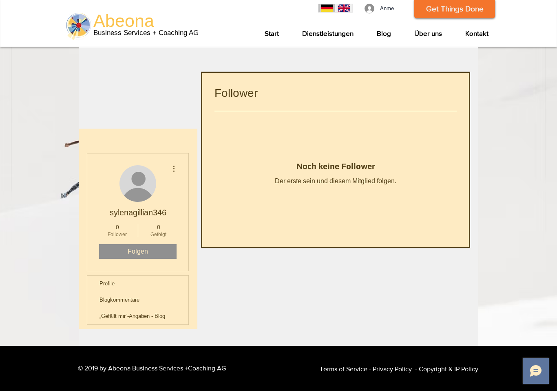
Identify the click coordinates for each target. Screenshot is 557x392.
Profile (107, 283)
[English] (343, 8)
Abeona (123, 21)
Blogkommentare (119, 300)
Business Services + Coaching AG (146, 33)
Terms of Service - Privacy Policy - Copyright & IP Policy (399, 369)
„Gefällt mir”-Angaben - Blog (132, 316)
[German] (326, 8)
